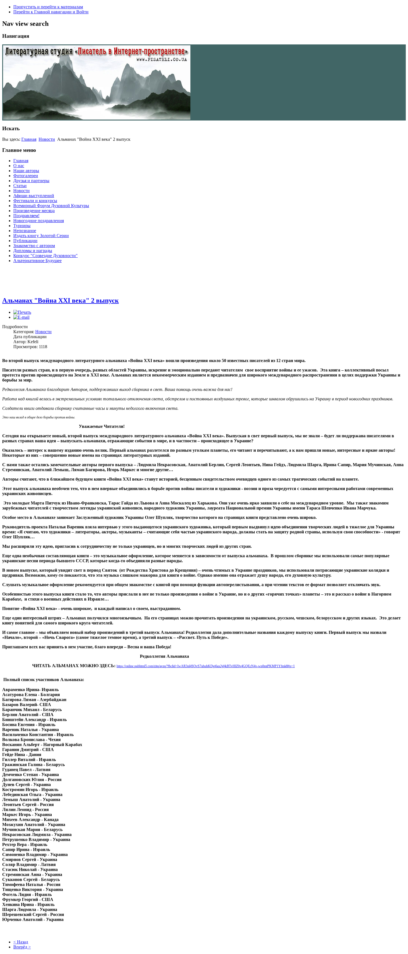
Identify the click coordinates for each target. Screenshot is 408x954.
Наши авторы (26, 170)
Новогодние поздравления (38, 220)
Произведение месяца (34, 210)
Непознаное (24, 230)
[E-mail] (21, 317)
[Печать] (22, 312)
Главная (28, 139)
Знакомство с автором (34, 245)
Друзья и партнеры (31, 180)
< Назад (20, 942)
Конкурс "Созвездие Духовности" (45, 255)
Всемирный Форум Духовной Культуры (51, 205)
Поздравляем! (26, 215)
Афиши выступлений (33, 195)
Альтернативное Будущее (37, 260)
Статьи (20, 185)
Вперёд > (22, 947)
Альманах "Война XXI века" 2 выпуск (60, 300)
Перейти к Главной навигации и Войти (51, 11)
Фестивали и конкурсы (35, 200)
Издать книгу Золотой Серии (41, 235)
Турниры (22, 225)
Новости (47, 139)
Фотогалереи (25, 175)
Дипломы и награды (32, 250)
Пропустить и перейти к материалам (48, 6)
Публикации (25, 240)
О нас (18, 165)
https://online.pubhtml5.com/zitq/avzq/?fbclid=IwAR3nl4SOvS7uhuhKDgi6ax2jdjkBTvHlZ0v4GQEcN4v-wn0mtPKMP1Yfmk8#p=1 (206, 666)
